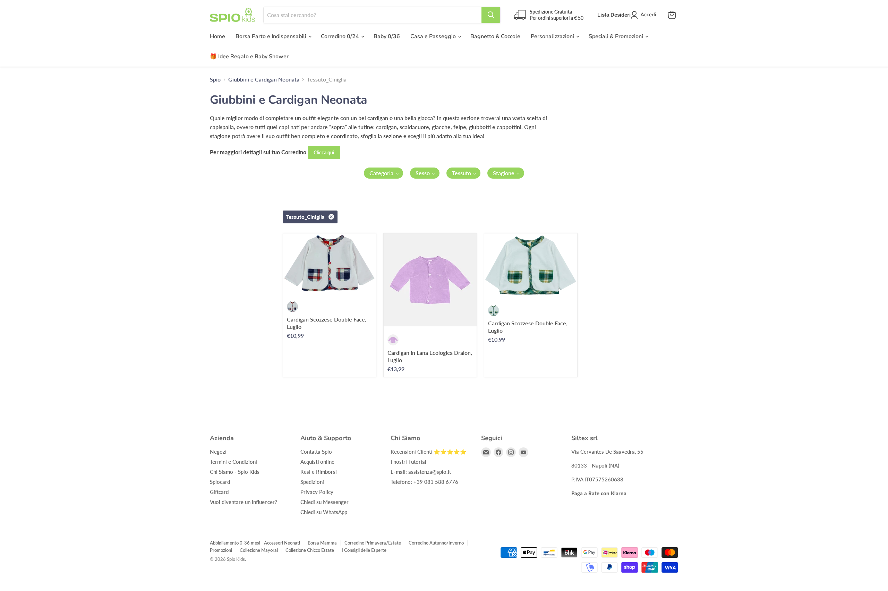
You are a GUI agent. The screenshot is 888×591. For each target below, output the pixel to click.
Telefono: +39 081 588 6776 (424, 482)
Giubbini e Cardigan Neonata (263, 79)
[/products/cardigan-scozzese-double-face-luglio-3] (530, 265)
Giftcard (219, 492)
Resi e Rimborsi (318, 472)
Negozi (218, 451)
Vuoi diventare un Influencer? (243, 502)
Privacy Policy (316, 492)
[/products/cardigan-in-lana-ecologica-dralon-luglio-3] (430, 279)
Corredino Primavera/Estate (372, 543)
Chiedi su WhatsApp (323, 512)
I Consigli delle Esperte (364, 550)
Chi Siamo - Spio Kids (234, 472)
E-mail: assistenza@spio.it (421, 472)
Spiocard (220, 482)
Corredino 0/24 (340, 36)
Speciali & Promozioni (616, 36)
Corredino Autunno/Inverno (436, 543)
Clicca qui (324, 152)
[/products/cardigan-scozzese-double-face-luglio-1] (329, 263)
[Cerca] (490, 15)
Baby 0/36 (387, 36)
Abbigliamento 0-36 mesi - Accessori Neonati (255, 543)
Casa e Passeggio (433, 36)
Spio (215, 79)
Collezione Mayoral (259, 550)
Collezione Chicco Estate (309, 550)
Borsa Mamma (322, 543)
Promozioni (221, 550)
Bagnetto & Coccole (495, 36)
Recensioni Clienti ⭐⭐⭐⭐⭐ (429, 451)
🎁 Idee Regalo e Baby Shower (249, 56)
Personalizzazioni (553, 36)
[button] (383, 173)
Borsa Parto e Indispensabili (272, 36)
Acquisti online (317, 462)
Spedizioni (312, 482)
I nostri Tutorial (408, 462)
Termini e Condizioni (233, 462)
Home (217, 36)
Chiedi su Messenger (324, 502)
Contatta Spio (316, 451)
